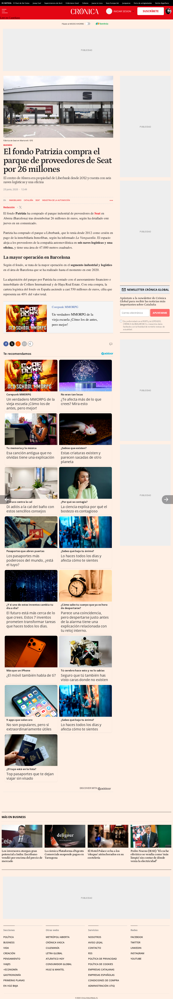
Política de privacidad (102, 958)
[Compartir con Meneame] (18, 343)
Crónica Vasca (55, 942)
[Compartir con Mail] (24, 343)
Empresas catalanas (101, 969)
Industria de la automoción (56, 200)
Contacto (94, 947)
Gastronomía (12, 975)
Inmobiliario (15, 200)
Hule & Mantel (55, 969)
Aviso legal (95, 942)
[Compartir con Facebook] (5, 343)
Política (8, 937)
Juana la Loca (97, 3)
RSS (90, 953)
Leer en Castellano (10, 17)
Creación (9, 953)
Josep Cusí (37, 3)
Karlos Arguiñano (162, 3)
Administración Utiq (101, 985)
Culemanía (52, 947)
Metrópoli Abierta (57, 937)
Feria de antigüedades (143, 3)
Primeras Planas (14, 980)
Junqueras (126, 3)
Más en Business (14, 817)
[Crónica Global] (86, 11)
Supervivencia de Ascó (53, 3)
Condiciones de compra (103, 980)
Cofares (85, 3)
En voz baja (10, 985)
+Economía (10, 969)
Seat (37, 200)
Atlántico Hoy (55, 958)
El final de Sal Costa (21, 3)
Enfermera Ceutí (72, 3)
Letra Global (54, 953)
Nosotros (94, 937)
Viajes (6, 964)
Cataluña (28, 200)
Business (7, 145)
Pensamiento (11, 958)
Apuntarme (160, 312)
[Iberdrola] (102, 23)
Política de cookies (100, 964)
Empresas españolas (101, 975)
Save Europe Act (112, 3)
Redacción (9, 207)
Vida (6, 947)
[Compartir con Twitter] (12, 343)
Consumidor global (59, 964)
